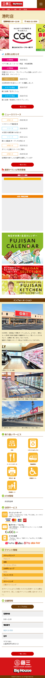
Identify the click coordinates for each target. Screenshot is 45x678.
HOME (3, 9)
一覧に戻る (22, 654)
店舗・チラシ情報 (11, 9)
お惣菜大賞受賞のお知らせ (11, 132)
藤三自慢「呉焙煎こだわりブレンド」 (15, 100)
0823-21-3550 (32, 21)
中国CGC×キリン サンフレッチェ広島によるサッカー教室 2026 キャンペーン (22, 73)
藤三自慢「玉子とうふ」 (11, 91)
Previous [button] (3, 38)
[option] (22, 37)
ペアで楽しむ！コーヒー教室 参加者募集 (17, 63)
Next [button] (42, 38)
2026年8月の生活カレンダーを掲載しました (17, 83)
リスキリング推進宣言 (10, 124)
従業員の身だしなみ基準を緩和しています (17, 158)
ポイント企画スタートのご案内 (13, 149)
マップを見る (22, 606)
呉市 (20, 9)
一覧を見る (22, 106)
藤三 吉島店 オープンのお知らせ (13, 141)
